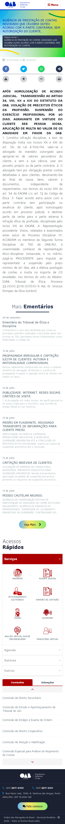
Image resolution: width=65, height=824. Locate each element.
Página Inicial (10, 37)
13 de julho (8, 351)
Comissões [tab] (17, 682)
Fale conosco (34, 806)
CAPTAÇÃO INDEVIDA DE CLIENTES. (27, 462)
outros (9, 670)
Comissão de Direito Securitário (21, 697)
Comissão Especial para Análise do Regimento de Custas (30, 753)
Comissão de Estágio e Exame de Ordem (27, 719)
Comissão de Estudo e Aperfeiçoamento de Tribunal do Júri (29, 709)
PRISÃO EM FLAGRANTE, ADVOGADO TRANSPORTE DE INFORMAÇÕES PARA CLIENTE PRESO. (29, 426)
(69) (14, 788)
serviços (10, 559)
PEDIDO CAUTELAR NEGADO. (22, 495)
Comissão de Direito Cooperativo (22, 731)
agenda (10, 650)
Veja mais (30, 524)
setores (10, 660)
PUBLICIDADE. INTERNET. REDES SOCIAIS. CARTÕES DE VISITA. (31, 394)
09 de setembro (11, 317)
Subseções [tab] (47, 682)
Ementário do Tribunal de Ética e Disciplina (25, 324)
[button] (32, 689)
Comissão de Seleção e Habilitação (23, 741)
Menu (54, 4)
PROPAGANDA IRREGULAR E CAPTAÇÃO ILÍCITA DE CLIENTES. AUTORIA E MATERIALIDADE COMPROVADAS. (30, 359)
